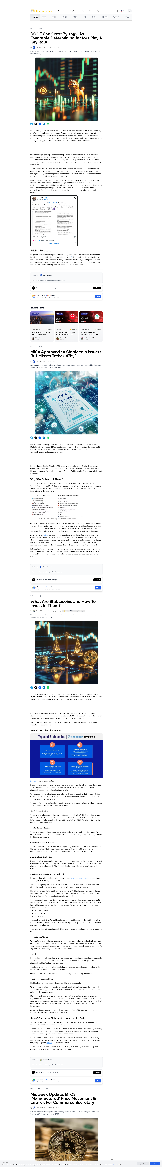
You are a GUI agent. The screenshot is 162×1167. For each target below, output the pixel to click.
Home (32, 28)
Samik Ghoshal (47, 275)
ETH (54, 17)
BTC (44, 17)
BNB (75, 17)
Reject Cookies (143, 1163)
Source (33, 781)
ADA (127, 17)
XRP (85, 17)
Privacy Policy (116, 1164)
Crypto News (74, 11)
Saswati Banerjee (48, 1059)
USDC (116, 17)
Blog (39, 596)
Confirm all (155, 1163)
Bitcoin (49, 1043)
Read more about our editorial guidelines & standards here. (48, 280)
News (35, 17)
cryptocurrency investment (82, 878)
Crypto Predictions (87, 11)
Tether (45, 535)
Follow (98, 296)
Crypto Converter (102, 11)
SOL (94, 17)
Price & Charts (62, 11)
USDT (64, 17)
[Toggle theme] (117, 10)
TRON (105, 17)
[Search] (130, 10)
